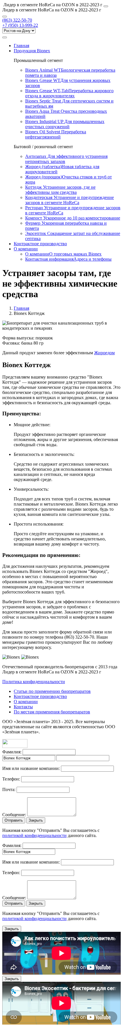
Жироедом (104, 352)
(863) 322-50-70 (17, 20)
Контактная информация (68, 259)
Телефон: (11, 778)
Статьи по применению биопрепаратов (52, 691)
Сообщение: (14, 814)
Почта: (8, 789)
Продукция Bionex (32, 50)
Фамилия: (11, 751)
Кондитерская (69, 200)
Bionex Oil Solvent (55, 134)
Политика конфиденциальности (33, 681)
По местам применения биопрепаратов (52, 711)
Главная (21, 45)
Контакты (23, 706)
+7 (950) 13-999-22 (20, 25)
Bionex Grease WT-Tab (69, 93)
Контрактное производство (40, 243)
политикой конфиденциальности (34, 835)
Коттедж (60, 190)
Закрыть (36, 820)
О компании (26, 248)
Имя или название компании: (31, 768)
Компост (72, 218)
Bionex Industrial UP (64, 124)
